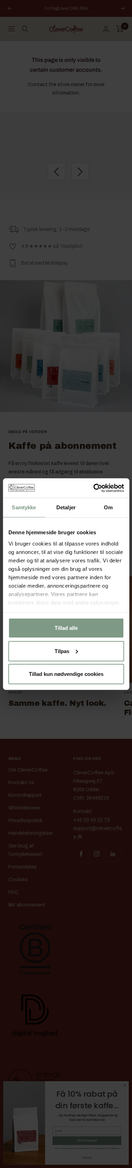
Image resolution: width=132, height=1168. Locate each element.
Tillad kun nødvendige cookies (66, 674)
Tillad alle (66, 628)
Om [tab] (108, 507)
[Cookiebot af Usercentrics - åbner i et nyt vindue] (94, 487)
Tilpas (62, 651)
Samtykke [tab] (24, 507)
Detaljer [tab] (66, 507)
